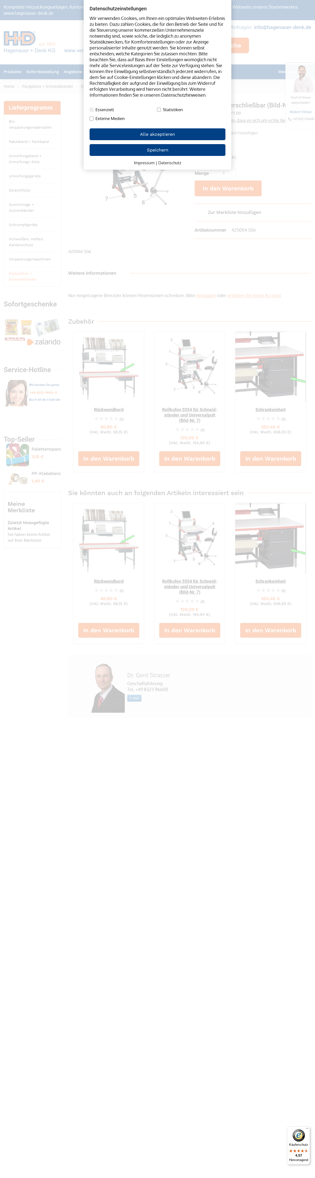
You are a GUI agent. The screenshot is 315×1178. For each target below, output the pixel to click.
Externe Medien (110, 119)
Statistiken (173, 110)
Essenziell (104, 110)
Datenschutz (169, 162)
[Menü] (307, 1130)
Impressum (144, 162)
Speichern (157, 149)
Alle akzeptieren (157, 134)
